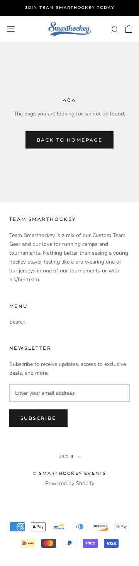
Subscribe (38, 418)
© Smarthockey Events (70, 473)
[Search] (115, 29)
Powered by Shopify (69, 483)
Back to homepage (69, 140)
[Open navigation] (11, 29)
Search (17, 322)
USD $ (66, 456)
